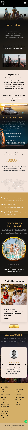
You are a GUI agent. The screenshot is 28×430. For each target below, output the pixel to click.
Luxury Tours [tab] (14, 46)
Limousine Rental (5, 406)
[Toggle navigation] (25, 3)
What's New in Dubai (5, 394)
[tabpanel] (14, 60)
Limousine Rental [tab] (5, 98)
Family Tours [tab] (6, 46)
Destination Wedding (5, 411)
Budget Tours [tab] (19, 48)
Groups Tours (18, 404)
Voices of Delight (19, 389)
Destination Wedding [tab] (22, 98)
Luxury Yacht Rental (5, 402)
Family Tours (18, 399)
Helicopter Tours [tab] (13, 98)
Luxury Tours (18, 402)
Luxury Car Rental (5, 404)
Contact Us (17, 391)
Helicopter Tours (5, 408)
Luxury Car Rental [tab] (21, 95)
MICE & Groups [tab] (14, 100)
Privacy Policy (18, 394)
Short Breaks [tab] (21, 46)
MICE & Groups (4, 413)
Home (2, 389)
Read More (6, 318)
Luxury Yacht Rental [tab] (13, 95)
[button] (2, 365)
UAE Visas (3, 399)
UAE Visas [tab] (5, 95)
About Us (3, 391)
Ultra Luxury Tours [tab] (10, 48)
